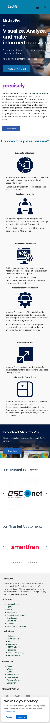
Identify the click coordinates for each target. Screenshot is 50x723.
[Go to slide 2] (15, 562)
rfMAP (9, 607)
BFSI (10, 641)
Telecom (11, 636)
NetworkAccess (13, 604)
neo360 (10, 610)
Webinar (10, 669)
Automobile (12, 644)
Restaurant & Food (16, 655)
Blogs (9, 666)
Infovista (10, 623)
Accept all (21, 717)
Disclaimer (11, 683)
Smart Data (11, 621)
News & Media (13, 675)
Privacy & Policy (13, 680)
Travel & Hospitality (16, 653)
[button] (37, 7)
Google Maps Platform (16, 615)
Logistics (12, 650)
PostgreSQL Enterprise (16, 626)
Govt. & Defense (14, 639)
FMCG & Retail (14, 647)
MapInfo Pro (12, 612)
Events (10, 672)
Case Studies (12, 677)
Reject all (9, 717)
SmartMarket (12, 618)
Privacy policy (9, 711)
